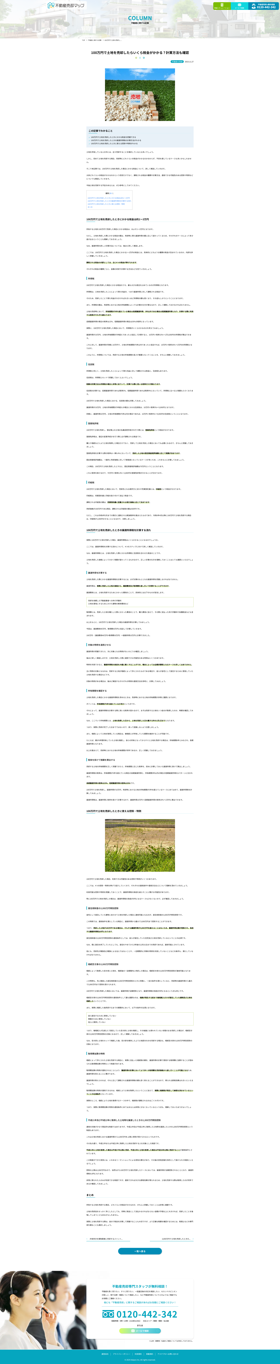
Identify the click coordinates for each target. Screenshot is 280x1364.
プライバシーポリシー (121, 1354)
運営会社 (105, 1354)
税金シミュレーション (222, 8)
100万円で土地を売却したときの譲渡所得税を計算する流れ (109, 201)
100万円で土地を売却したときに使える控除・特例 (106, 204)
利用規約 (138, 1354)
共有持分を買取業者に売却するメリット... (106, 1239)
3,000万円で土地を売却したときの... (176, 1239)
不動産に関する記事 (95, 40)
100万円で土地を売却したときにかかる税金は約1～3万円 (109, 198)
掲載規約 (149, 1354)
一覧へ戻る (140, 1251)
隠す (111, 193)
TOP (83, 40)
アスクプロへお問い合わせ (168, 1354)
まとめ (90, 207)
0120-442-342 (147, 1314)
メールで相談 (239, 8)
